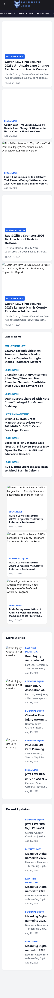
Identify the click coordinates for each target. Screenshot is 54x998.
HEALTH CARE (26, 13)
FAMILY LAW (43, 13)
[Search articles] (3, 4)
